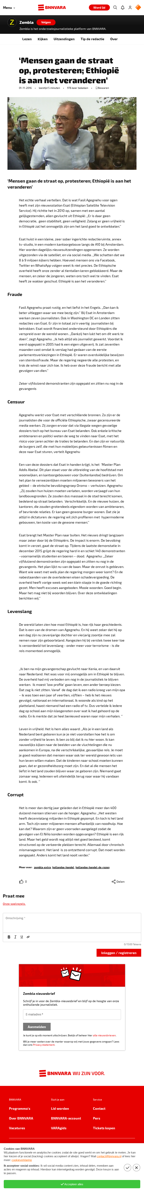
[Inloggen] (130, 7)
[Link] (28, 937)
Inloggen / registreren (118, 953)
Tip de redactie (92, 39)
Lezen (27, 39)
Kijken (43, 39)
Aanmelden (37, 1027)
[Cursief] (15, 937)
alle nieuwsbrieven (104, 1035)
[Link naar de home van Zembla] (12, 22)
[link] (42, 867)
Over (114, 39)
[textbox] (72, 923)
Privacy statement (44, 1044)
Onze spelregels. (14, 903)
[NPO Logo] (138, 8)
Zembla (27, 22)
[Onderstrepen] (22, 937)
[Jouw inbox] (122, 7)
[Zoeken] (115, 7)
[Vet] (9, 937)
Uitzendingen (64, 39)
